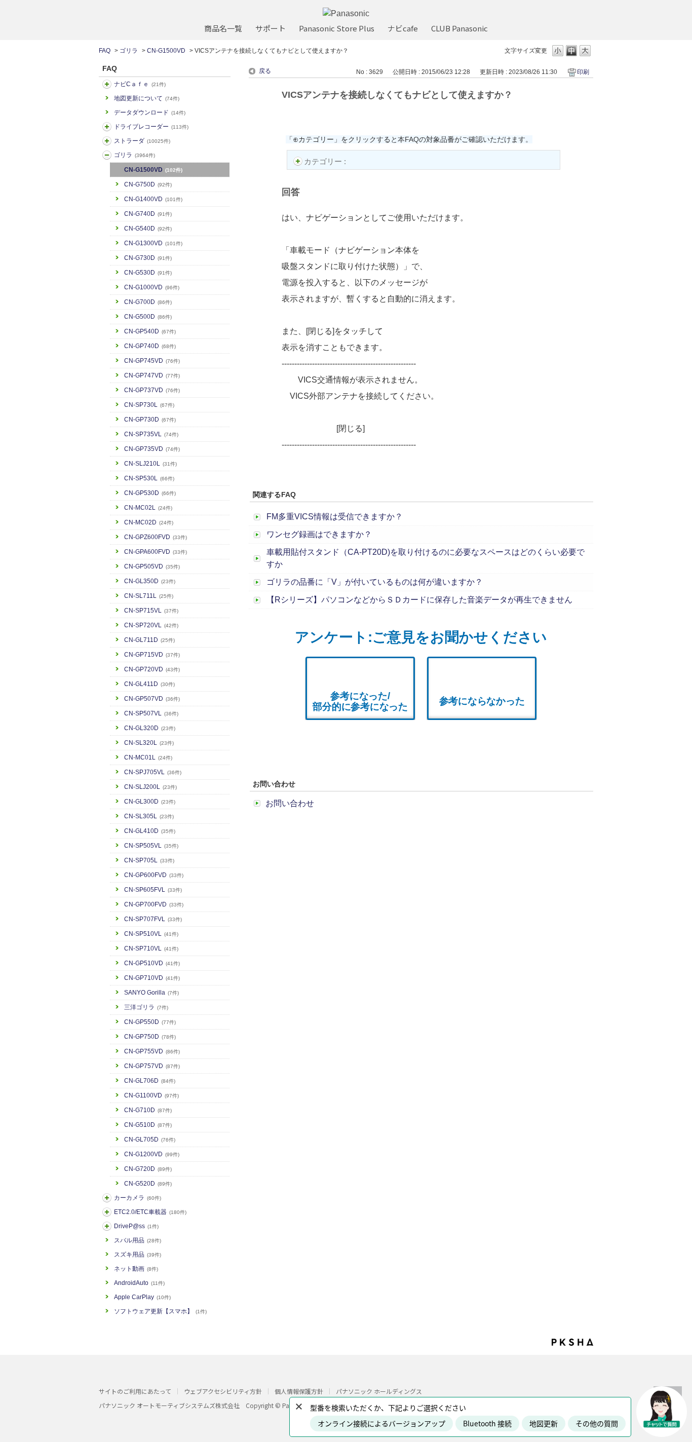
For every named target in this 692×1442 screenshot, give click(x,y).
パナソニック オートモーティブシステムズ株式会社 (169, 1405)
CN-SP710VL (151, 948)
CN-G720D (148, 1168)
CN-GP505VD (152, 566)
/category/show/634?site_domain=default (106, 126)
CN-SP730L (149, 404)
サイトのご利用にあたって (135, 1391)
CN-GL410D (149, 830)
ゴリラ (129, 50)
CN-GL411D (149, 684)
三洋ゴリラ (146, 1007)
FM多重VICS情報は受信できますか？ (334, 516)
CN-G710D (148, 1110)
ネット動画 (136, 1268)
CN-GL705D (149, 1139)
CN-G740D (148, 213)
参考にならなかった (482, 701)
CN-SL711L (148, 595)
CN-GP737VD (152, 390)
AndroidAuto (139, 1282)
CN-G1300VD (153, 243)
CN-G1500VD (166, 50)
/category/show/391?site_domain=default (106, 140)
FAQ (104, 50)
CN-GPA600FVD (155, 551)
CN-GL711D (149, 639)
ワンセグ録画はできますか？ (319, 534)
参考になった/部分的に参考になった (360, 701)
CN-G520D (148, 1183)
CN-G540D (148, 228)
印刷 (583, 71)
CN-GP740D (150, 346)
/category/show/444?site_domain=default (106, 1212)
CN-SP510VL (151, 933)
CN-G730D (148, 257)
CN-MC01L (148, 757)
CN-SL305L (149, 816)
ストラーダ (142, 140)
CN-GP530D (150, 493)
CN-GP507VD (152, 698)
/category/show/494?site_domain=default (106, 1197)
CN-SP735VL (151, 434)
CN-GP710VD (152, 977)
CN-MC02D (148, 522)
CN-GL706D (149, 1080)
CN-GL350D (149, 581)
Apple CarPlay (142, 1297)
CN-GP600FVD (153, 875)
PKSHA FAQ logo (572, 1342)
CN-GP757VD (152, 1066)
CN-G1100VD (151, 1095)
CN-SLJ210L (150, 463)
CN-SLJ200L (150, 786)
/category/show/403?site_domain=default (106, 1226)
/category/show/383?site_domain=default (106, 155)
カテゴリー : (326, 161)
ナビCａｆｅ (140, 84)
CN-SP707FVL (153, 919)
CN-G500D (148, 316)
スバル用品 (137, 1240)
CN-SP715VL (151, 610)
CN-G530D (148, 272)
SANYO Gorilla (151, 992)
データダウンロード (149, 112)
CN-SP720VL (151, 625)
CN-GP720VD (152, 669)
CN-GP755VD (152, 1051)
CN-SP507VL (151, 713)
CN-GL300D (149, 801)
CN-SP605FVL (153, 889)
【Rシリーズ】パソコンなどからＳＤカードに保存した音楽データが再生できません (419, 599)
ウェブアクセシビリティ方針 (223, 1391)
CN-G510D (148, 1124)
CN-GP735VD (152, 448)
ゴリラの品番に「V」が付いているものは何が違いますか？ (374, 582)
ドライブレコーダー (151, 126)
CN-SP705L (149, 860)
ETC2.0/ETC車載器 (150, 1212)
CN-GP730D (150, 419)
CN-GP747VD (152, 375)
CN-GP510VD (152, 963)
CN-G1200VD (151, 1154)
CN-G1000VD (151, 287)
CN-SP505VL (151, 845)
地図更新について (146, 98)
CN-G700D (148, 302)
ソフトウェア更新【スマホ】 (160, 1311)
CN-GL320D (149, 728)
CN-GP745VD (152, 360)
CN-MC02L (148, 507)
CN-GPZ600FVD (155, 537)
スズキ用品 (137, 1254)
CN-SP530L (149, 478)
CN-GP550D (150, 1022)
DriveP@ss (136, 1226)
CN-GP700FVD (153, 904)
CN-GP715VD (152, 654)
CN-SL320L (149, 742)
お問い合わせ (289, 803)
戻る (265, 70)
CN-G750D (148, 184)
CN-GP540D (150, 331)
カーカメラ (137, 1197)
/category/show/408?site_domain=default (106, 84)
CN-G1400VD (153, 199)
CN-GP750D (150, 1036)
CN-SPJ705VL (152, 772)
